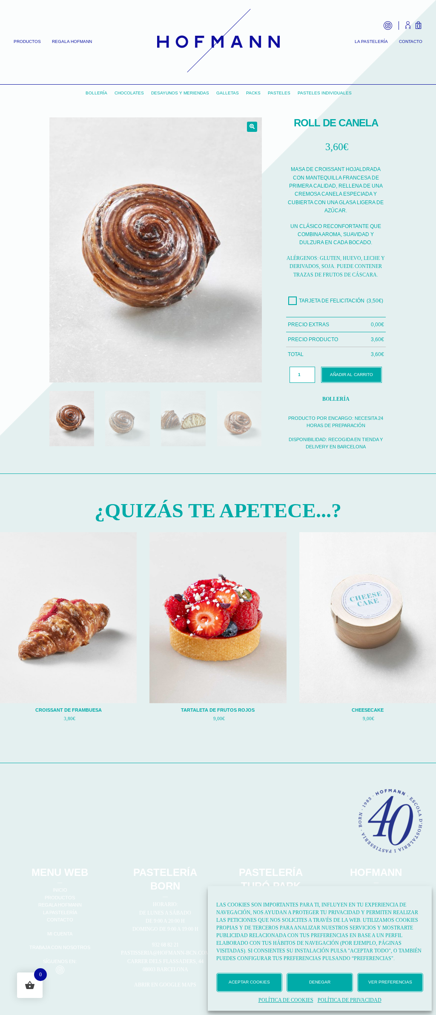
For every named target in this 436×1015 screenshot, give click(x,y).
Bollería (96, 93)
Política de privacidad (350, 1000)
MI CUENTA (59, 933)
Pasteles (279, 93)
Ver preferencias (390, 982)
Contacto (410, 42)
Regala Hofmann (72, 42)
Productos (27, 42)
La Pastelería (371, 42)
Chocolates (129, 93)
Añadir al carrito (351, 374)
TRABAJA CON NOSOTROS (59, 947)
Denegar (319, 982)
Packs (253, 93)
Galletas (227, 93)
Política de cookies (285, 1000)
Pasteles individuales (325, 93)
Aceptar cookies (249, 982)
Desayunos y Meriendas (180, 93)
